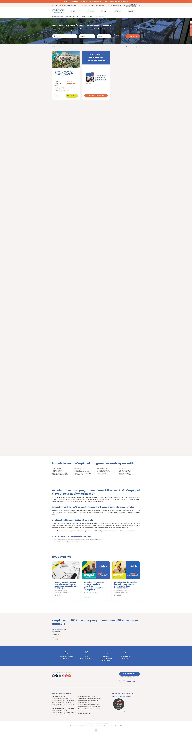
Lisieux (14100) (78, 474)
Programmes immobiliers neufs (62, 693)
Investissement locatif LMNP (60, 710)
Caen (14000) (55, 468)
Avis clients (113, 725)
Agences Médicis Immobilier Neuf (123, 693)
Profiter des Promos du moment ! (119, 1)
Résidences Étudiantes (84, 713)
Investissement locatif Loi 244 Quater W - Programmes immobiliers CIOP (64, 713)
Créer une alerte (59, 47)
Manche (55, 639)
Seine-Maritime (57, 636)
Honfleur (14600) (101, 468)
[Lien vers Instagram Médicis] (66, 675)
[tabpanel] (66, 581)
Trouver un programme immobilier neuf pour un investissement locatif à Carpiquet (77, 540)
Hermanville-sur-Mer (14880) (126, 474)
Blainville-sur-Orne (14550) (81, 471)
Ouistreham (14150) (124, 470)
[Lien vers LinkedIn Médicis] (60, 675)
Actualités (91, 5)
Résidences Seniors (83, 711)
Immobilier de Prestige (58, 696)
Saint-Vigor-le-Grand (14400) (59, 474)
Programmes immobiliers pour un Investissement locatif (88, 701)
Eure (54, 637)
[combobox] (64, 36)
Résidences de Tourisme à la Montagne (89, 709)
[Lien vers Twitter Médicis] (56, 675)
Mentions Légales (74, 725)
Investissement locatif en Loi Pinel (62, 698)
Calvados (55, 634)
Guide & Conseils (99, 5)
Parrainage (84, 5)
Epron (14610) (55, 471)
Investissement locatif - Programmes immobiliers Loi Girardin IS (63, 705)
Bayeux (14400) (100, 473)
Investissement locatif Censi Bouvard (63, 708)
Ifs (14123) (121, 468)
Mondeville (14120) (79, 470)
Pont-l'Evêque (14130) (102, 470)
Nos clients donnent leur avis (121, 696)
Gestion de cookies (98, 725)
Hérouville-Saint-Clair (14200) (82, 473)
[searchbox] (61, 37)
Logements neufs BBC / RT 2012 (87, 696)
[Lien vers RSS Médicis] (69, 675)
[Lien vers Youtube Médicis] (63, 675)
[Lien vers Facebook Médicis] (53, 675)
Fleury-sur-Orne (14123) (102, 471)
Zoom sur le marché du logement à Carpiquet (66, 542)
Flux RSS (120, 725)
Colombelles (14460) (124, 471)
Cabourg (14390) (79, 468)
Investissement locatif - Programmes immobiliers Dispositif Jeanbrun (63, 701)
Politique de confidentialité (86, 725)
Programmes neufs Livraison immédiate (89, 706)
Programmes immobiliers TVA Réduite (89, 704)
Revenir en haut (96, 730)
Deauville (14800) (123, 473)
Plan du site (106, 725)
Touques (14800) (56, 470)
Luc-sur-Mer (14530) (102, 474)
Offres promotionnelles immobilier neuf (89, 698)
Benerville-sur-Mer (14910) (58, 473)
